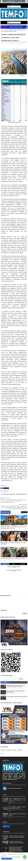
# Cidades (6, 488)
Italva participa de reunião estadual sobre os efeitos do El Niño (13, 543)
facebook (23, 563)
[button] (6, 859)
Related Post (6, 512)
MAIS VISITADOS (14, 682)
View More (25, 512)
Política (20, 750)
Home (2, 30)
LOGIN (2, 753)
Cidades (6, 30)
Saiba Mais (3, 856)
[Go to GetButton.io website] (25, 859)
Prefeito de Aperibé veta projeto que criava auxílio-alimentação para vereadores (13, 527)
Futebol (9, 750)
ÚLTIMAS (5, 682)
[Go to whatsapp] (24, 857)
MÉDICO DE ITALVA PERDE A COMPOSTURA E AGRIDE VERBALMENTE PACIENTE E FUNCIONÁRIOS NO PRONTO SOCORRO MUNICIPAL (13, 850)
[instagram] (14, 4)
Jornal (14, 750)
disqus (13, 563)
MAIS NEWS (23, 682)
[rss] (16, 4)
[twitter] (13, 4)
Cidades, (22, 44)
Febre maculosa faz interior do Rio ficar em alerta (13, 558)
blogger (5, 563)
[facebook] (11, 4)
